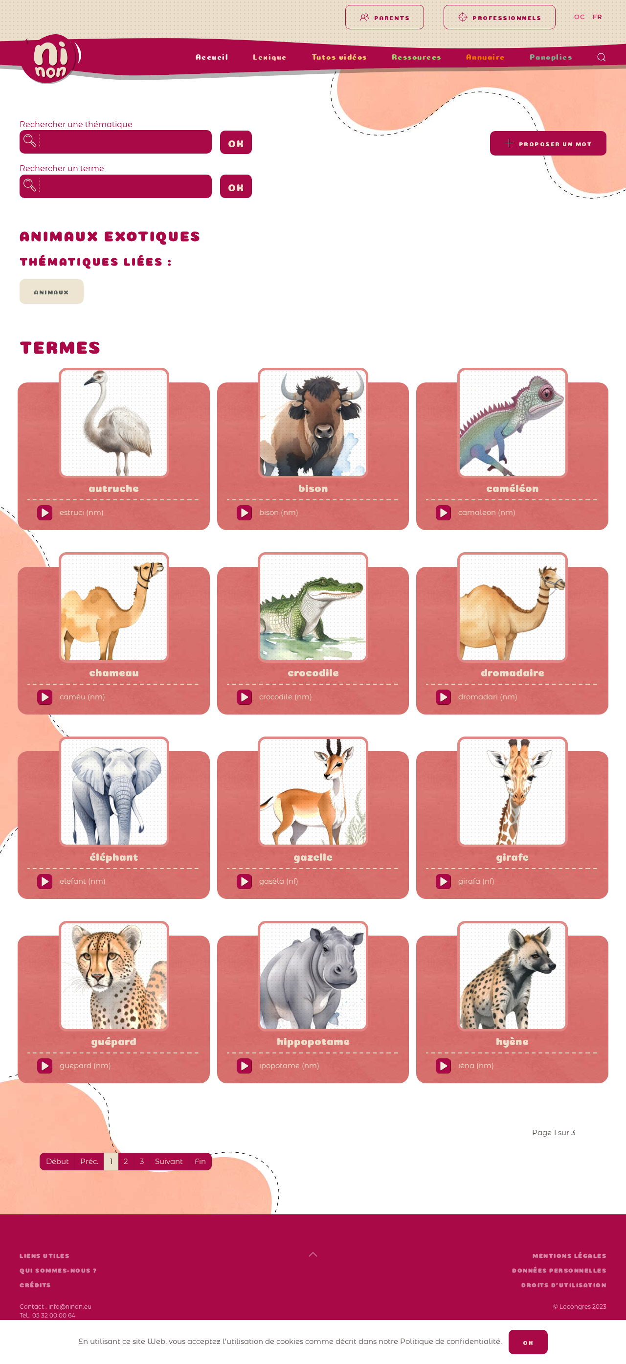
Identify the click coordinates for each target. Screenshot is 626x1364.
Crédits (35, 1285)
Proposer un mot (556, 143)
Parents (392, 17)
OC (579, 17)
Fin (200, 1161)
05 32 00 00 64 (53, 1315)
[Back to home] (81, 59)
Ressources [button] (417, 57)
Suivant (169, 1161)
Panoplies (551, 57)
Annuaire (485, 57)
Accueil (212, 57)
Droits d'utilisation (563, 1285)
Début (57, 1161)
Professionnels (506, 17)
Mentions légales (569, 1256)
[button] (601, 57)
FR (598, 17)
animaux (51, 291)
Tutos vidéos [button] (339, 57)
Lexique (270, 57)
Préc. (89, 1161)
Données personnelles (559, 1270)
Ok (236, 142)
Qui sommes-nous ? (58, 1270)
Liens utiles (44, 1256)
